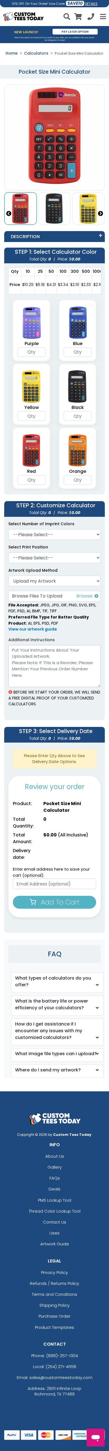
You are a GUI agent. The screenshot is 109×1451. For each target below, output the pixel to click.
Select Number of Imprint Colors (41, 524)
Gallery (55, 1167)
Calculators (36, 53)
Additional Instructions (31, 640)
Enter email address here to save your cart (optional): (51, 872)
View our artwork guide (32, 629)
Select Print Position (28, 547)
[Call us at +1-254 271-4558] (90, 17)
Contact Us (54, 1222)
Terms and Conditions (54, 1294)
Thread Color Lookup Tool (54, 1211)
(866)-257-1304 (62, 1356)
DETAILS (91, 3)
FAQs (54, 1178)
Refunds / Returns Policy (54, 1283)
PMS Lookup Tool (54, 1200)
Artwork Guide (54, 1244)
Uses (54, 1233)
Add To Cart (59, 902)
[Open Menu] (102, 16)
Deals (54, 1189)
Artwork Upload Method (33, 570)
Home (12, 53)
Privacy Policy (54, 1272)
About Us (54, 1156)
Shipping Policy (54, 1305)
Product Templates (54, 1327)
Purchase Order (54, 1316)
